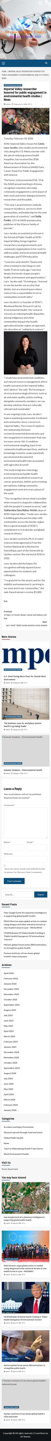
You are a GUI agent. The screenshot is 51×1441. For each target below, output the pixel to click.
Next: (26, 623)
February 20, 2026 (18, 730)
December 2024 (11, 1052)
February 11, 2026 (20, 104)
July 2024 (8, 1078)
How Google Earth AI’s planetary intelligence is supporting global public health (25, 914)
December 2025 (11, 989)
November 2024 (11, 1057)
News (6, 1143)
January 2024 (10, 1110)
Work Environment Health (13, 85)
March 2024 (9, 1099)
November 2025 (11, 994)
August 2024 (10, 1073)
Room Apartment (10, 1169)
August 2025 (10, 1010)
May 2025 (8, 1026)
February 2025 (11, 1041)
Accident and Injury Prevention (19, 1127)
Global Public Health (13, 1138)
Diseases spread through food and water (23, 1132)
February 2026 (11, 978)
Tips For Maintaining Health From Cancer (23, 1148)
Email (30, 842)
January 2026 (10, 983)
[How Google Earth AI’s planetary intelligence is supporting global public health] (25, 1198)
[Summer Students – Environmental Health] (25, 750)
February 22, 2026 (18, 683)
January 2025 (10, 1047)
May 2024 (8, 1089)
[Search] (46, 63)
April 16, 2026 (17, 1223)
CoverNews (39, 1433)
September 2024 (12, 1068)
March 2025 (9, 1036)
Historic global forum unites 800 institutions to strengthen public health (25, 946)
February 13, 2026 (18, 773)
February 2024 (11, 1105)
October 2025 (10, 999)
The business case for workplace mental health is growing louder (22, 725)
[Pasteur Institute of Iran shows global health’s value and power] (25, 1394)
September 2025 (12, 1005)
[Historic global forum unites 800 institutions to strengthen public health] (25, 1346)
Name (7, 842)
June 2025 (9, 1020)
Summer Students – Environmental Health (23, 770)
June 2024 (9, 1084)
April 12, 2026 (17, 1420)
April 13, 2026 (17, 1371)
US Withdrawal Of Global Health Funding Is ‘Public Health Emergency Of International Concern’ (24, 936)
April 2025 (9, 1031)
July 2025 (8, 1015)
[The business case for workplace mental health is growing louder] (25, 704)
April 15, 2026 (17, 1275)
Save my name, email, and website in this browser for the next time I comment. (24, 870)
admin (8, 104)
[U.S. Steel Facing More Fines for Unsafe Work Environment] (25, 657)
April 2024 (9, 1094)
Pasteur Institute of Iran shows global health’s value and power (22, 955)
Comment (9, 805)
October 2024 (10, 1063)
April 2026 (9, 973)
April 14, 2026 (17, 1323)
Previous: (25, 615)
